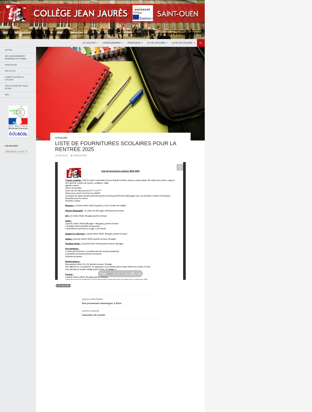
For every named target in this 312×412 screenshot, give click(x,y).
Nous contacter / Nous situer (16, 87)
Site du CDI (10, 71)
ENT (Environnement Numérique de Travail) (16, 57)
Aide (7, 95)
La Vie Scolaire (156, 43)
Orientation (11, 65)
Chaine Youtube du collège (14, 78)
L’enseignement (111, 43)
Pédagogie (134, 43)
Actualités (61, 138)
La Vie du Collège (182, 43)
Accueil (9, 50)
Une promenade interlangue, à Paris (102, 301)
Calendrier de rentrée (93, 313)
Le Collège (89, 43)
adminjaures (80, 155)
